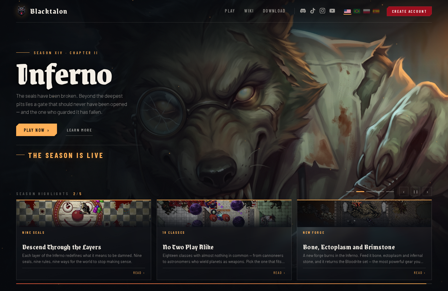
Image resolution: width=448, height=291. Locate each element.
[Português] (357, 11)
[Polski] (367, 11)
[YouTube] (332, 11)
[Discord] (303, 11)
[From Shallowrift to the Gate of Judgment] (83, 240)
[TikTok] (312, 11)
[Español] (376, 11)
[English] (347, 11)
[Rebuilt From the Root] (364, 240)
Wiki (249, 10)
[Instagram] (322, 11)
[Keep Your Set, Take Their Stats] (224, 240)
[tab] (350, 191)
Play (230, 10)
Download (274, 10)
